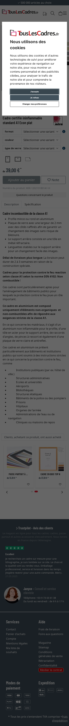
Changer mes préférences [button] (34, 104)
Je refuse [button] (34, 97)
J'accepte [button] (34, 91)
